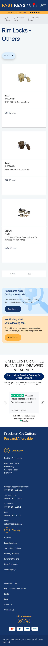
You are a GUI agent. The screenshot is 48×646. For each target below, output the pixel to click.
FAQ (6, 599)
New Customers (11, 564)
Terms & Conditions (12, 548)
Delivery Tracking (11, 553)
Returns (7, 537)
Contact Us (9, 609)
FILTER (6, 55)
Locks (6, 594)
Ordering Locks (10, 583)
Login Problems (10, 543)
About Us (8, 604)
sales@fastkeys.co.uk (13, 524)
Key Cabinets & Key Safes (15, 588)
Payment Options (11, 559)
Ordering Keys (10, 569)
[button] (44, 5)
